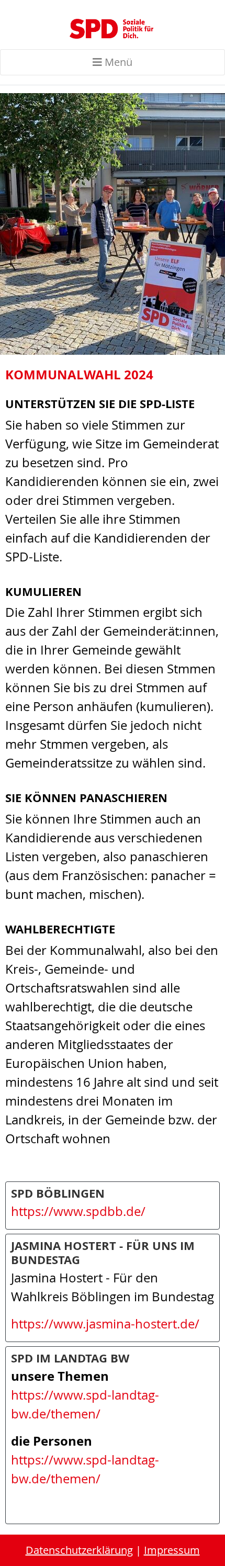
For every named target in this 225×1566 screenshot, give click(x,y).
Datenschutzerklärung (79, 1550)
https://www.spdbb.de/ (78, 1211)
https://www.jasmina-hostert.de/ (105, 1323)
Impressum (172, 1550)
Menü (117, 62)
